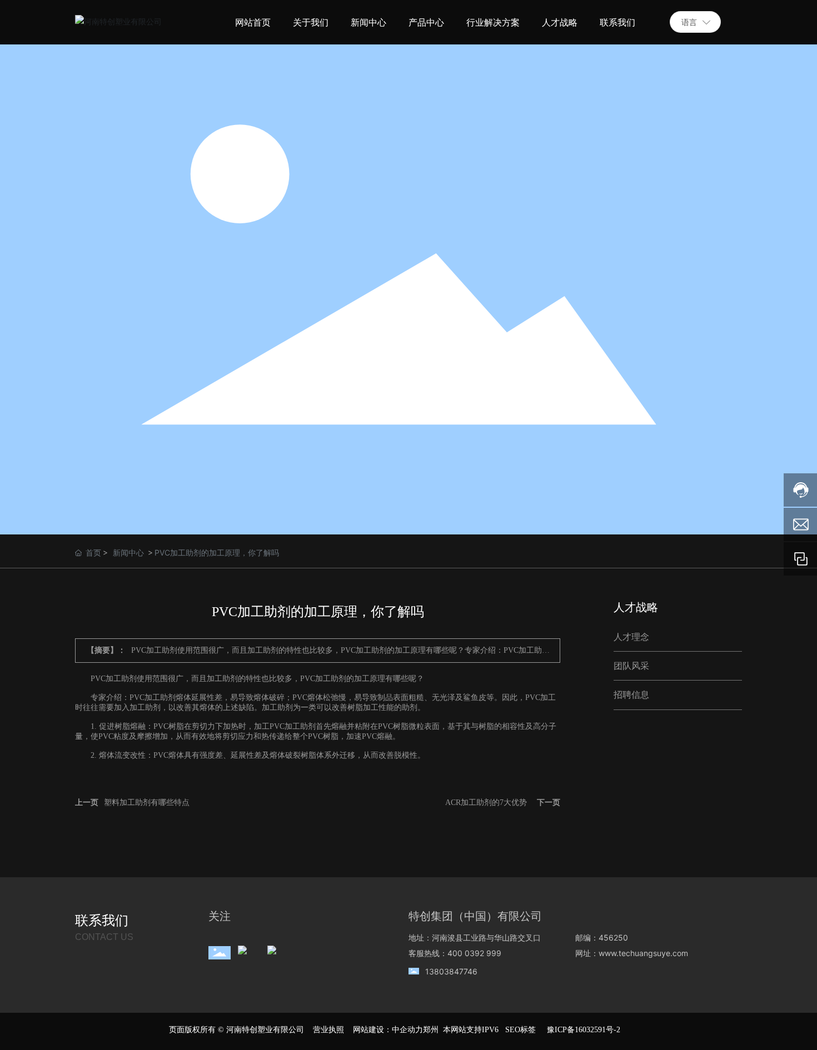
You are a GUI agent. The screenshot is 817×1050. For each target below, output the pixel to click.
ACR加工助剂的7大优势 (486, 802)
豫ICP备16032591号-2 (583, 1030)
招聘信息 (631, 694)
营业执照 (328, 1030)
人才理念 (631, 637)
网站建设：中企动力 (388, 1030)
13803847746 (451, 971)
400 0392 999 (474, 953)
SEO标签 (520, 1030)
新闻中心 (128, 552)
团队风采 (631, 666)
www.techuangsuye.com (643, 953)
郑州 (431, 1030)
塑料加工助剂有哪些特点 (147, 802)
